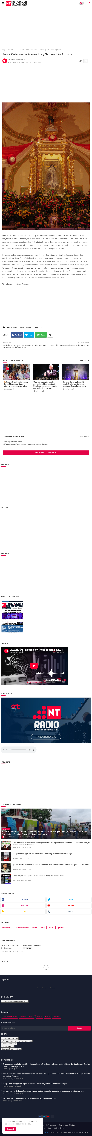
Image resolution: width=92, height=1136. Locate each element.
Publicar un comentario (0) (46, 453)
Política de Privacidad (47, 1125)
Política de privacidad (10, 1038)
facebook (24, 899)
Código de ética (8, 1046)
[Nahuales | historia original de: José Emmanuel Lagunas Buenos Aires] (6, 879)
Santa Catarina (25, 327)
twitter (71, 899)
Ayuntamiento (6, 928)
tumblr (70, 911)
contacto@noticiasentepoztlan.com (15, 1001)
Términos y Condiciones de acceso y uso (17, 1041)
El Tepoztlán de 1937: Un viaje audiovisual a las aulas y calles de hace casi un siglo (42, 854)
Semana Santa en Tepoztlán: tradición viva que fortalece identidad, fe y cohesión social (74, 384)
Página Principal (8, 50)
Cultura (14, 327)
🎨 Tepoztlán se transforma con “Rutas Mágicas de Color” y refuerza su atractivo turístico (16, 384)
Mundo (43, 928)
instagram (24, 905)
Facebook (18, 335)
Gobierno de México (26, 1017)
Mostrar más (84, 360)
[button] (89, 3)
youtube (71, 905)
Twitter (30, 335)
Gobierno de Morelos (22, 928)
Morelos (34, 928)
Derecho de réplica (9, 1044)
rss (25, 911)
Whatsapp (41, 335)
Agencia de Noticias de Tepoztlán (75, 1132)
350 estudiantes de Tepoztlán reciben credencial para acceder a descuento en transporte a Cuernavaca (51, 865)
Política (51, 928)
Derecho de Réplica (67, 1125)
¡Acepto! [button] (10, 1129)
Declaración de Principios (11, 1049)
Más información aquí (23, 1124)
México (47, 1017)
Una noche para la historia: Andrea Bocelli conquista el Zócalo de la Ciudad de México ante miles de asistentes (45, 385)
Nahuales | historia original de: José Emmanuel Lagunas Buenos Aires (38, 876)
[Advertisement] (46, 26)
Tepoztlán (19, 50)
